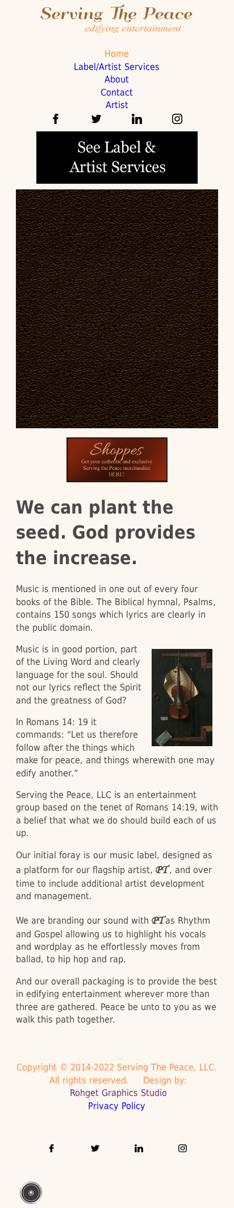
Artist (117, 105)
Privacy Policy (116, 1106)
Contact (117, 92)
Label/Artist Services (117, 66)
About (117, 79)
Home (117, 53)
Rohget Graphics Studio (117, 1092)
